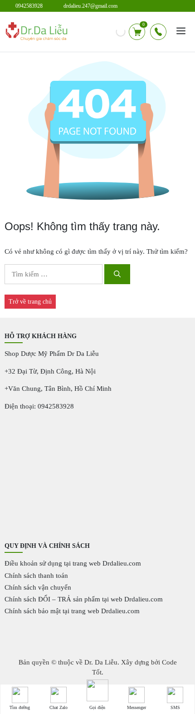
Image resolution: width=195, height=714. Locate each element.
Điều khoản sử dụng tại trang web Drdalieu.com (73, 563)
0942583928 (29, 6)
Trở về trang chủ (30, 301)
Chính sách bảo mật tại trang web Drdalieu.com (72, 611)
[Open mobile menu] (180, 32)
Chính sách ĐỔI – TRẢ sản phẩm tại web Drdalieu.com (84, 599)
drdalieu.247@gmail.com (90, 6)
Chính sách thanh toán (36, 575)
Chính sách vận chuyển (38, 587)
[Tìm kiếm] (117, 274)
